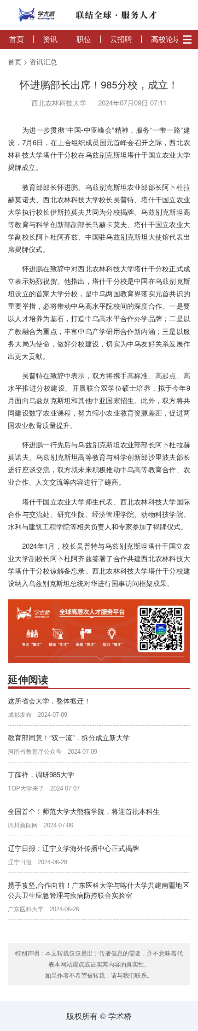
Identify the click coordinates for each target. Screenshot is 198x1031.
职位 (83, 39)
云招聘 (121, 39)
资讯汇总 (43, 61)
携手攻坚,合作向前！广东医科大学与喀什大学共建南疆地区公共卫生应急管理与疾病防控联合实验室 (98, 890)
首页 (16, 39)
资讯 (50, 39)
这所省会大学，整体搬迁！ (49, 700)
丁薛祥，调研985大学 (41, 774)
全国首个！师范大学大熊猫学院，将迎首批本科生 (84, 811)
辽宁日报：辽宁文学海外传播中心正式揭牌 (73, 848)
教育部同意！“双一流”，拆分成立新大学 (69, 737)
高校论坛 (166, 39)
